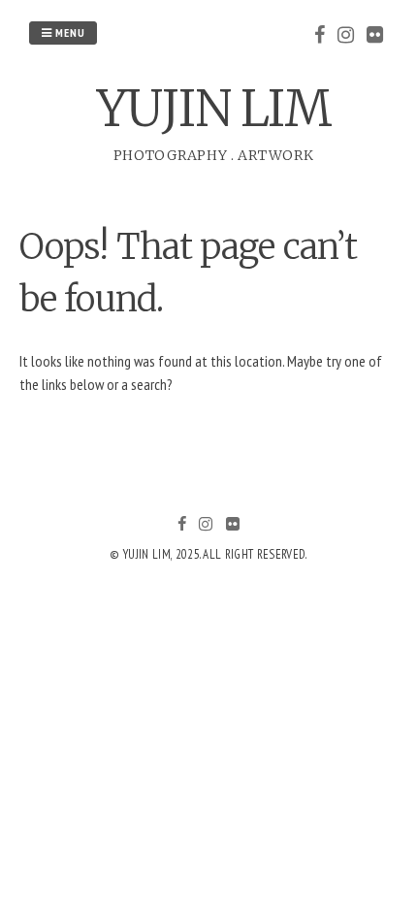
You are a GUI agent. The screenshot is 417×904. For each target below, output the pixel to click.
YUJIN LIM (214, 109)
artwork (275, 155)
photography (170, 155)
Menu (68, 32)
